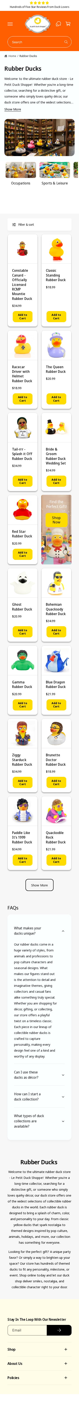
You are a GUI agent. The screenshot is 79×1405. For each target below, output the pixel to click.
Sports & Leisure (55, 183)
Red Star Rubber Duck (22, 533)
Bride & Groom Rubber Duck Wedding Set (56, 456)
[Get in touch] (58, 24)
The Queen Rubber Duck (56, 369)
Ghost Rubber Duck (22, 606)
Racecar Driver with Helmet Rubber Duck (22, 374)
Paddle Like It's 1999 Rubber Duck (22, 837)
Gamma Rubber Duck (22, 684)
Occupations (20, 183)
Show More (12, 109)
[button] (10, 24)
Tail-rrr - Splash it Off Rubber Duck (22, 454)
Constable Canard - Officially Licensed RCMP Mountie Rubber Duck (22, 284)
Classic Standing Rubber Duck (56, 275)
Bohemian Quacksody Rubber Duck (56, 609)
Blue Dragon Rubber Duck (56, 684)
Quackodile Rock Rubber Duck (56, 837)
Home (12, 56)
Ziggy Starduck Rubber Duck (22, 760)
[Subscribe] (59, 1330)
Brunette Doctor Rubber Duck (56, 760)
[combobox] (39, 42)
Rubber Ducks (28, 56)
